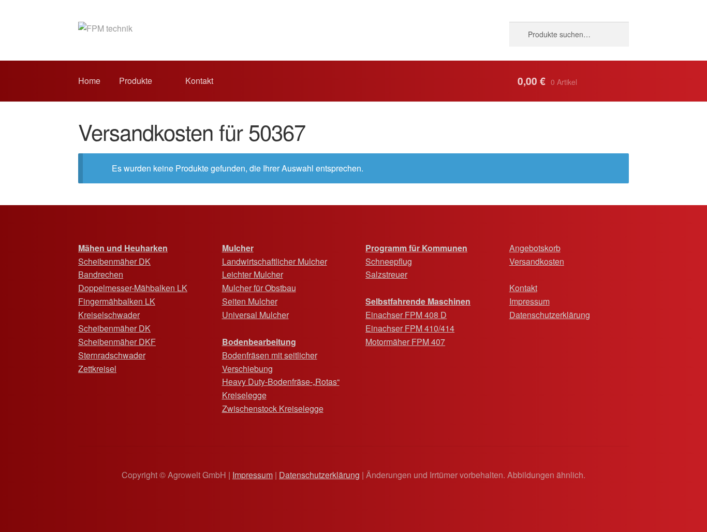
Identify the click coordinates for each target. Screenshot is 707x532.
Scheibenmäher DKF (117, 342)
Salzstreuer (386, 274)
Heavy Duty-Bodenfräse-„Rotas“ (281, 381)
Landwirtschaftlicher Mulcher (274, 261)
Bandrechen (100, 274)
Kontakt (199, 81)
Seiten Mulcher (249, 301)
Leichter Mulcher (252, 274)
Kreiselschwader (109, 315)
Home (89, 81)
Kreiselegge (244, 395)
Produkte (135, 81)
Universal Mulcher (255, 315)
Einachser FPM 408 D (406, 315)
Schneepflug (388, 261)
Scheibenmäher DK (114, 261)
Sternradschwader (111, 355)
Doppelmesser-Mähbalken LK (132, 288)
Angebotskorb (535, 248)
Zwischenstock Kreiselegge (272, 408)
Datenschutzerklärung (549, 315)
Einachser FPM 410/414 (409, 328)
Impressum (529, 301)
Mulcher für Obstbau (259, 288)
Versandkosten (536, 261)
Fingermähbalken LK (116, 301)
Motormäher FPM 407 (405, 342)
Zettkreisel (97, 369)
